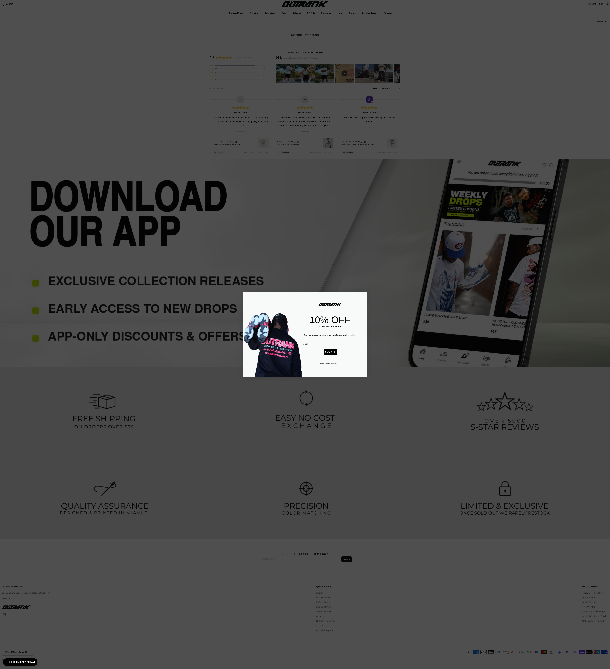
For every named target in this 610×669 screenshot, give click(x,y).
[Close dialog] (363, 296)
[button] (20, 662)
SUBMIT (330, 352)
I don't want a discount (328, 363)
